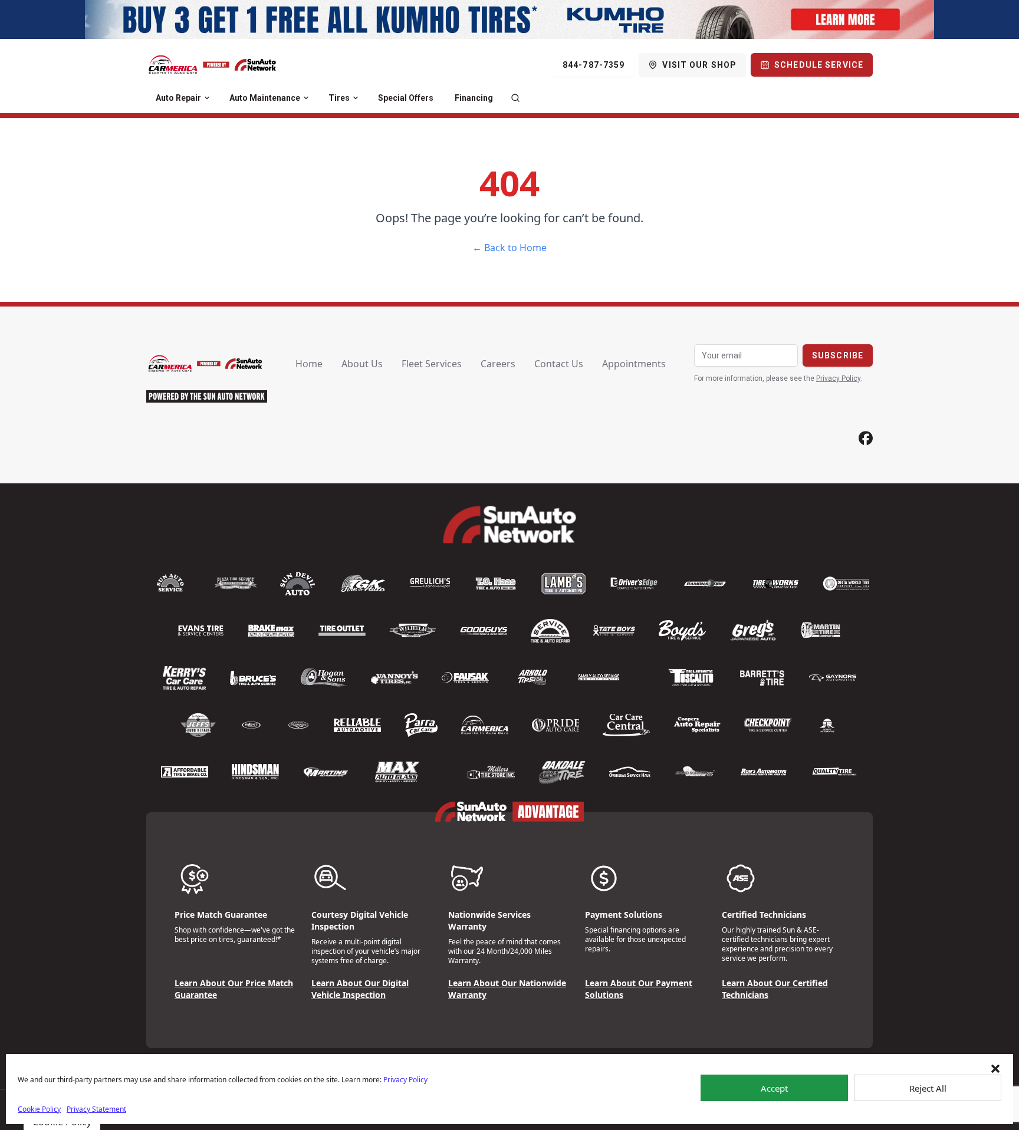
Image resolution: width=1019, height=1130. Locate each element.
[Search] (515, 97)
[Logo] (212, 64)
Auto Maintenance (264, 98)
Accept (774, 1088)
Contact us (558, 364)
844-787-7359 (593, 65)
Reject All (927, 1088)
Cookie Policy (39, 1109)
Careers (498, 364)
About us (362, 364)
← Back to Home (509, 247)
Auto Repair (178, 98)
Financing (474, 98)
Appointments (634, 364)
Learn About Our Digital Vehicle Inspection (360, 988)
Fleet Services (432, 364)
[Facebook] (866, 438)
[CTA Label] (509, 19)
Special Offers (405, 98)
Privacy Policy (405, 1080)
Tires (339, 98)
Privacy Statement (96, 1109)
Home (309, 364)
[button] (995, 1069)
